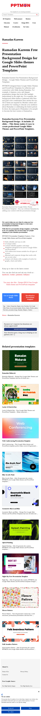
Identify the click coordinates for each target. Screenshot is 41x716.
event (22, 306)
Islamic (27, 308)
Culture (8, 306)
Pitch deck (5, 310)
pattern (35, 308)
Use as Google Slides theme (11, 296)
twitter (12, 275)
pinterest (19, 275)
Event (34, 23)
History (23, 308)
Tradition (30, 310)
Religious (25, 310)
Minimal (6, 27)
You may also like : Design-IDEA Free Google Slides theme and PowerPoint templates (20, 283)
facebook (5, 275)
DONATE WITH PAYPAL (20, 329)
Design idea (13, 306)
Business (28, 19)
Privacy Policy (24, 671)
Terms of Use (5, 671)
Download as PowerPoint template (30, 297)
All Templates (7, 19)
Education (7, 23)
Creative (15, 23)
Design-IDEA (25, 23)
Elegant (18, 306)
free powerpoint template (15, 308)
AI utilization (16, 27)
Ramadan (20, 310)
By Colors (26, 27)
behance (26, 275)
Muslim (32, 308)
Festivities (26, 306)
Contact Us (5, 674)
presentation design (13, 310)
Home (4, 315)
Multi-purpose (18, 19)
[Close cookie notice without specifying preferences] (39, 691)
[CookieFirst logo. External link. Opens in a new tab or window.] (2, 695)
